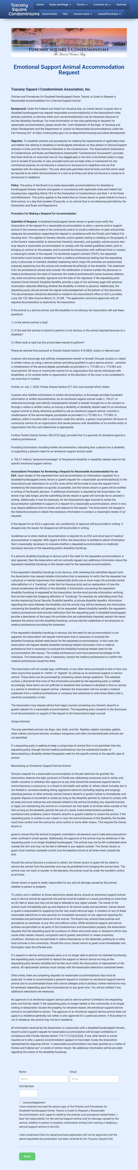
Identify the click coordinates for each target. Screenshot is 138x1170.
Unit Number (26, 1086)
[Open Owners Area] (91, 14)
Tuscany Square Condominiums (24, 9)
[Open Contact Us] (110, 5)
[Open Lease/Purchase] (120, 14)
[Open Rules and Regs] (70, 5)
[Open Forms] (86, 5)
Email (73, 1071)
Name (22, 1071)
